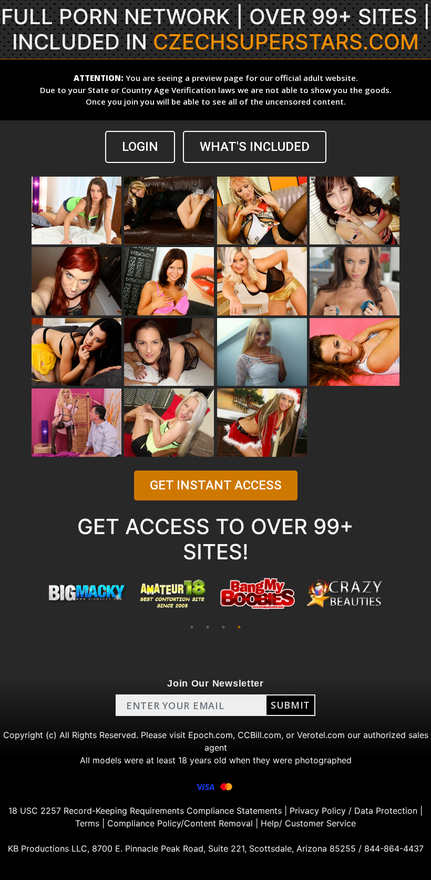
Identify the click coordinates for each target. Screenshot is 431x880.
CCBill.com (259, 735)
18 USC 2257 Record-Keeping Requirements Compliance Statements (145, 810)
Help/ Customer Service (308, 823)
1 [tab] (192, 627)
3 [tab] (223, 627)
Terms (87, 823)
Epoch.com (210, 735)
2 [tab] (207, 627)
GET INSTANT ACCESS (216, 485)
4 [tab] (239, 627)
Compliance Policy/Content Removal (180, 823)
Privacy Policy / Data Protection (353, 810)
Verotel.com (321, 735)
